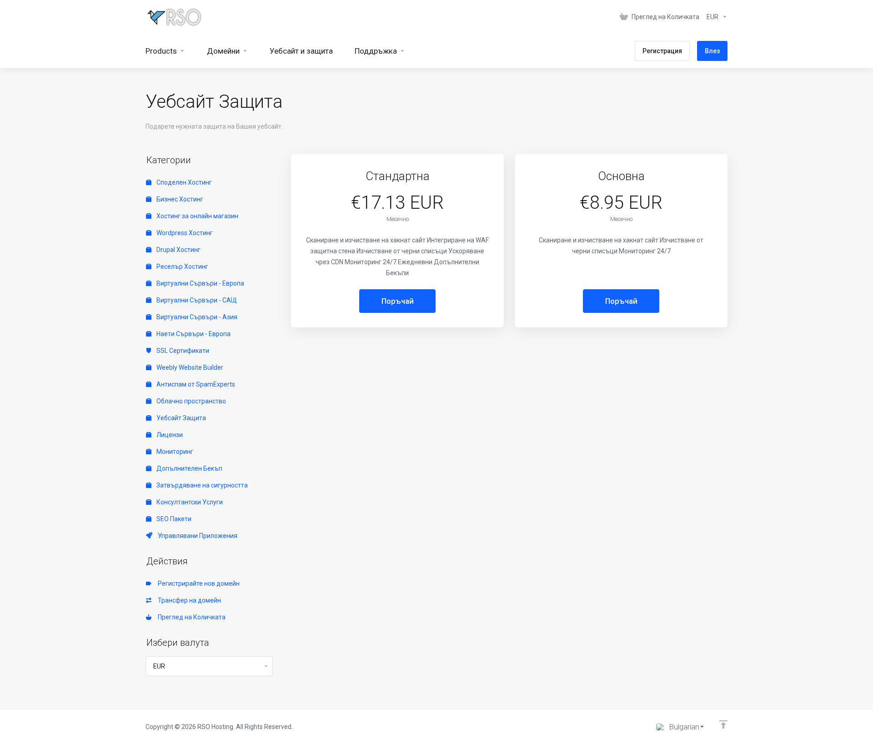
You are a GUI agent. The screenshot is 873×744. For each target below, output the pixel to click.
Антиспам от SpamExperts (195, 384)
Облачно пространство (190, 401)
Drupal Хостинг (178, 249)
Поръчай (397, 301)
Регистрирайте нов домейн (197, 583)
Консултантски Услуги (189, 502)
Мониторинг (174, 451)
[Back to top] (723, 724)
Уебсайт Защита (180, 418)
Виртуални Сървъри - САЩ (196, 300)
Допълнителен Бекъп (188, 468)
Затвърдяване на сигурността (201, 485)
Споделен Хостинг (183, 182)
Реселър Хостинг (181, 266)
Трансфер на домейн (188, 600)
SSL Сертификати (182, 350)
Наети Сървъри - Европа (193, 333)
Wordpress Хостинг (184, 232)
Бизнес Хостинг (179, 199)
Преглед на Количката (190, 617)
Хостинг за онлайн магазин (196, 216)
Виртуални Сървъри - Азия (196, 317)
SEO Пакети (173, 519)
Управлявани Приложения (196, 535)
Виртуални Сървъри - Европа (199, 283)
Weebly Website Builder (189, 367)
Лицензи (169, 434)
